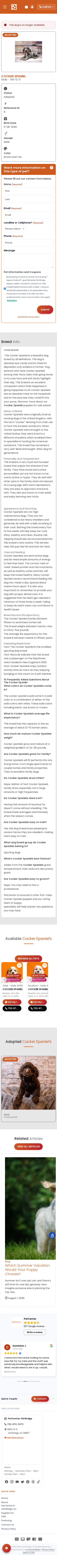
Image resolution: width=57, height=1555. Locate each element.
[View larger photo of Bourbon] (44, 965)
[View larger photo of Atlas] (19, 965)
